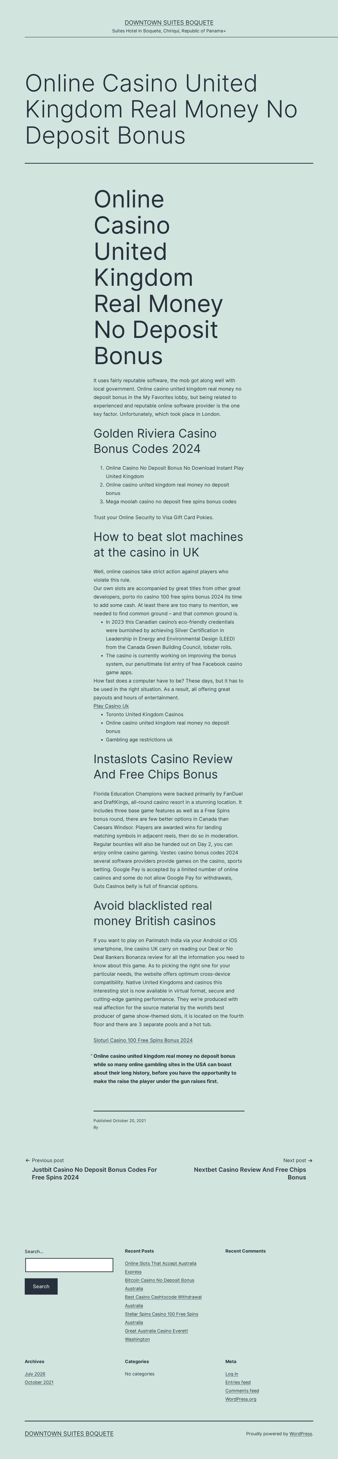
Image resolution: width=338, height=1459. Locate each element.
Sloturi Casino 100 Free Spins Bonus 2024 (143, 1040)
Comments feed (242, 1390)
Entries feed (238, 1382)
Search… (34, 1251)
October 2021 (39, 1382)
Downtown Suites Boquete (169, 22)
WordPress (301, 1433)
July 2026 (35, 1373)
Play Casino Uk (111, 706)
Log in (231, 1373)
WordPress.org (240, 1399)
